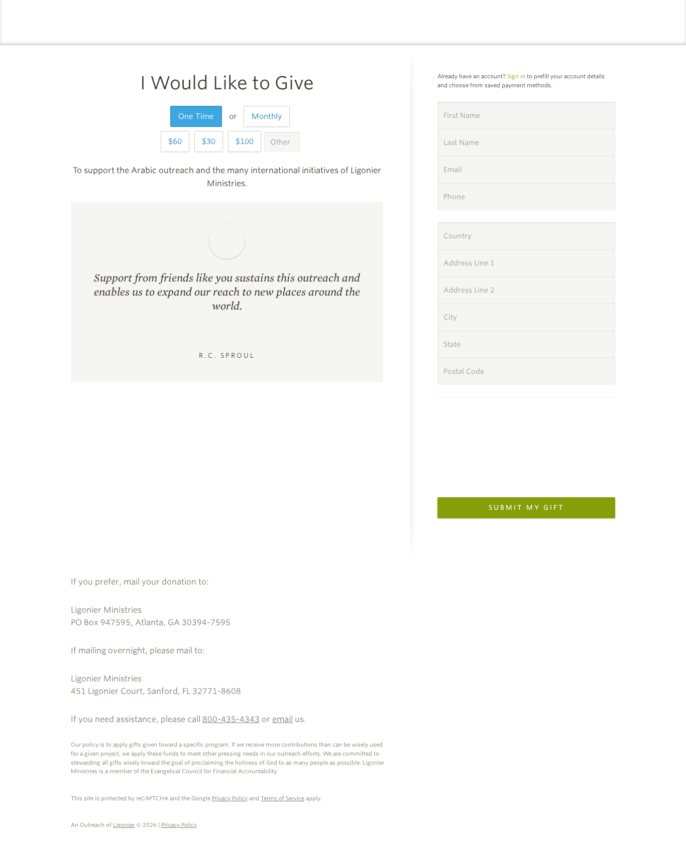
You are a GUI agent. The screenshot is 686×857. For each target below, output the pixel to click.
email (282, 719)
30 (210, 141)
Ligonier (124, 824)
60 (177, 141)
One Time (196, 116)
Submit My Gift (526, 507)
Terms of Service (282, 798)
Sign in (516, 76)
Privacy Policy (230, 798)
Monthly (267, 116)
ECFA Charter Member (604, 586)
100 (247, 141)
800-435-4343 (231, 719)
